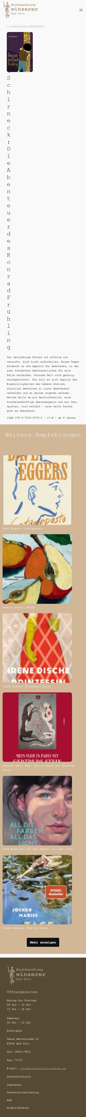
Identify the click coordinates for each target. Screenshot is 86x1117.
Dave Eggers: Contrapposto (23, 528)
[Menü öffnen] (81, 10)
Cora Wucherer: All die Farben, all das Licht (38, 849)
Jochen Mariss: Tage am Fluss (25, 928)
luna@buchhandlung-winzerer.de (43, 1068)
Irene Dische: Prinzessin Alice (27, 686)
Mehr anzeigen (43, 942)
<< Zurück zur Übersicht (25, 26)
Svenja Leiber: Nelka (19, 607)
